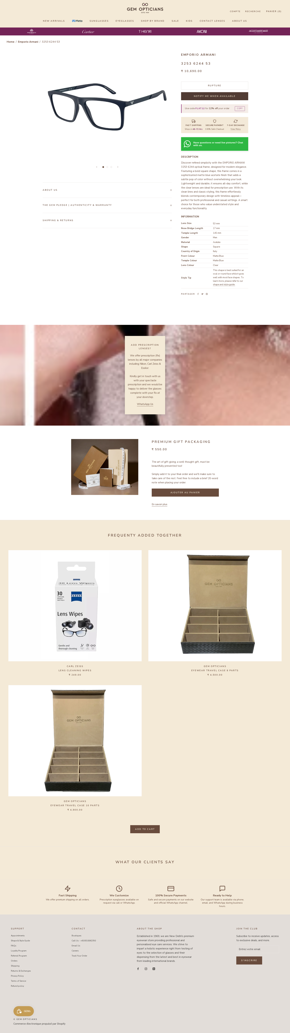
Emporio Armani (28, 42)
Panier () (274, 11)
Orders (14, 960)
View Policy (236, 129)
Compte (235, 11)
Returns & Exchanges (21, 971)
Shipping (15, 966)
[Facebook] (198, 294)
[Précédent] (96, 167)
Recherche (253, 11)
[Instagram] (146, 969)
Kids (189, 20)
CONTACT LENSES (212, 20)
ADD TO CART (145, 829)
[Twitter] (202, 294)
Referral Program (19, 955)
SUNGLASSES (99, 20)
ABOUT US (239, 20)
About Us (50, 190)
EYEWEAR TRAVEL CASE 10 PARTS (75, 805)
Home (10, 42)
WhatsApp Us (145, 404)
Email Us (76, 945)
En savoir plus (159, 504)
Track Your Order (79, 955)
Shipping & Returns (58, 220)
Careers (75, 950)
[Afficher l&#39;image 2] (107, 167)
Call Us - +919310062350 (84, 940)
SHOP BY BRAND (153, 20)
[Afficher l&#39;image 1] (103, 167)
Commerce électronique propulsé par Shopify (39, 1023)
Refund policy (17, 986)
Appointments (18, 935)
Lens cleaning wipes (75, 670)
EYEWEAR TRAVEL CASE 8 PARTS (215, 670)
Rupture (214, 85)
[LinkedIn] (154, 969)
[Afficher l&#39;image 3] (111, 167)
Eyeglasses (125, 20)
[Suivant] (117, 167)
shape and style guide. (224, 284)
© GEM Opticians (25, 1019)
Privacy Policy (17, 976)
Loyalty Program (19, 950)
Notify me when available (214, 96)
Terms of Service (18, 981)
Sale (175, 20)
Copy (240, 108)
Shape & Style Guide (20, 940)
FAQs (13, 945)
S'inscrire (249, 960)
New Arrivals (54, 20)
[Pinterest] (207, 294)
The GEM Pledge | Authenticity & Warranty (77, 205)
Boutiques (76, 935)
